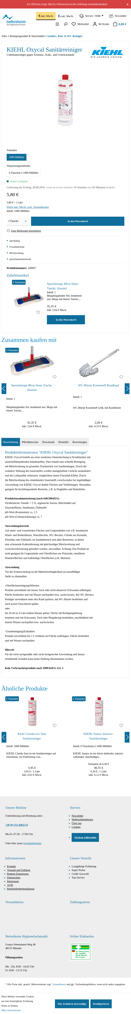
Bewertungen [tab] (79, 442)
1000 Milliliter (16, 157)
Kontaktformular (32, 843)
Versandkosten (59, 984)
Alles (4, 36)
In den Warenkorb (78, 221)
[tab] (10, 442)
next (127, 388)
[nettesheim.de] (15, 20)
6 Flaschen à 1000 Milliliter (23, 172)
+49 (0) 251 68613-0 (16, 824)
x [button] (127, 4)
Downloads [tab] (48, 442)
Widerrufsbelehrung (82, 819)
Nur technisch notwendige (72, 1003)
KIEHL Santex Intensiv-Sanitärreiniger (99, 736)
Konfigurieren (101, 1003)
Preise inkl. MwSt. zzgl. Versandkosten (28, 207)
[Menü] (57, 24)
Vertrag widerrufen (85, 837)
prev (3, 388)
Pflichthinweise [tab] (30, 442)
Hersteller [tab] (63, 442)
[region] (65, 388)
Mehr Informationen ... (12, 1010)
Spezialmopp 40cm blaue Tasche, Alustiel (62, 286)
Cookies (76, 827)
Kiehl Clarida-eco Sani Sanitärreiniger (32, 736)
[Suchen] (65, 24)
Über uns (77, 823)
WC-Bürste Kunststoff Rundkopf (98, 385)
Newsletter (77, 815)
